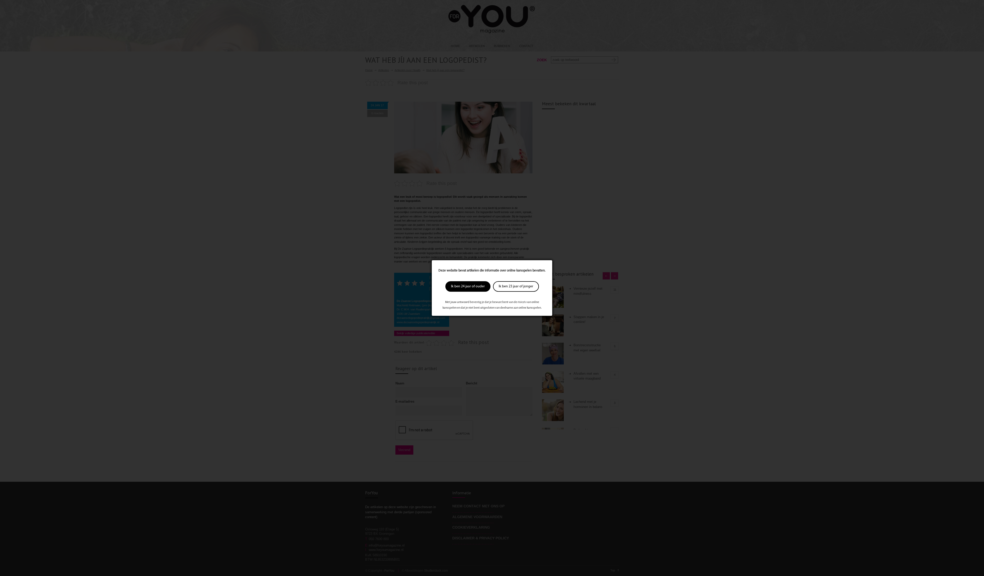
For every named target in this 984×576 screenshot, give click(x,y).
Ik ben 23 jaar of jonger (516, 286)
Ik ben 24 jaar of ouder (468, 286)
